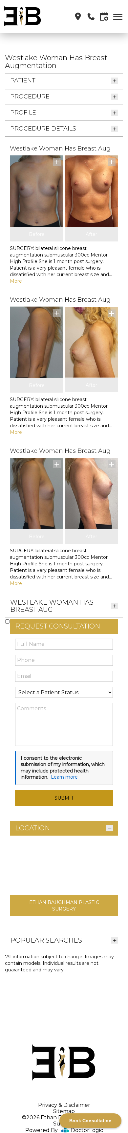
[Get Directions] (78, 16)
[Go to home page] (27, 16)
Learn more (64, 777)
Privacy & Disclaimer (64, 1105)
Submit (64, 798)
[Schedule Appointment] (104, 16)
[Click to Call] (91, 16)
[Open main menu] (119, 16)
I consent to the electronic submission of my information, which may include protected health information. (63, 767)
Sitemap (64, 1111)
